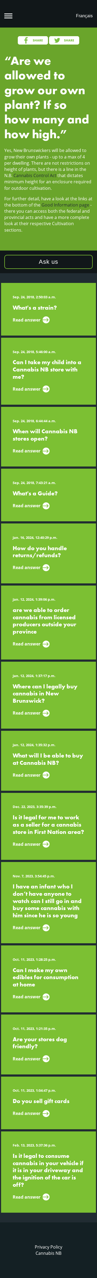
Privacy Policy (48, 1247)
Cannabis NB (48, 1253)
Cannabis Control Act (34, 175)
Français (84, 15)
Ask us (48, 261)
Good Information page (65, 205)
